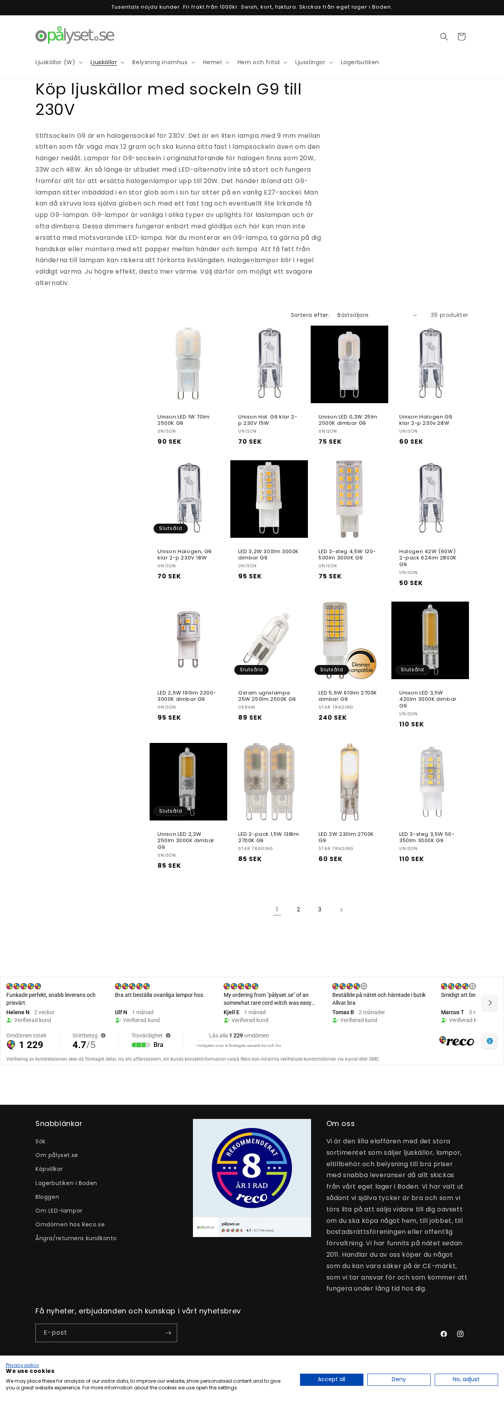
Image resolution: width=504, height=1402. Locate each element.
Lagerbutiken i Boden (66, 1183)
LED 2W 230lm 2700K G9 (346, 838)
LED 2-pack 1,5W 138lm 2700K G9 (268, 838)
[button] (444, 36)
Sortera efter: (310, 315)
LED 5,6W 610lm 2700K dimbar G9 (348, 696)
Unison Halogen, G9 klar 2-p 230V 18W (185, 555)
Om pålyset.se (56, 1155)
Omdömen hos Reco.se (70, 1224)
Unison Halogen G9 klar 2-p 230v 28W (425, 420)
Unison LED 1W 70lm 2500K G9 (184, 420)
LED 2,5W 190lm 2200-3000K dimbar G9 (187, 696)
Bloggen (47, 1197)
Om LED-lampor (59, 1211)
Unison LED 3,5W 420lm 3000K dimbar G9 (428, 700)
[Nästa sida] (341, 910)
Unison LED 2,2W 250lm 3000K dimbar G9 (186, 841)
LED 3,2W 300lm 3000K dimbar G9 (268, 555)
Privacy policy (22, 1365)
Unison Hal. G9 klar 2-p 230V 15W (267, 420)
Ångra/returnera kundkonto (76, 1238)
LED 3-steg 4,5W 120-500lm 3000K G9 (347, 555)
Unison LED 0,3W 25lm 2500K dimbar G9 (348, 420)
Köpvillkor (49, 1169)
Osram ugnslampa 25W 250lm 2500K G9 (267, 696)
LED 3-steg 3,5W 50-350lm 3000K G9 (426, 838)
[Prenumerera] (168, 1333)
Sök (40, 1141)
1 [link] (277, 909)
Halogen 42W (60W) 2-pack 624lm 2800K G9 (428, 558)
